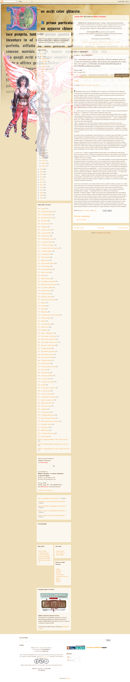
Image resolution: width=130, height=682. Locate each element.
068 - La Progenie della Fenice (46, 415)
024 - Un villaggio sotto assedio (46, 281)
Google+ (58, 573)
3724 (42, 136)
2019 (41, 172)
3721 (42, 144)
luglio (43, 150)
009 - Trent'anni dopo (44, 236)
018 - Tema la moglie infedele (46, 263)
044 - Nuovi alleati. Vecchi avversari (48, 342)
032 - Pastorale (42, 306)
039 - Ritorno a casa (43, 327)
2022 (41, 54)
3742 (42, 89)
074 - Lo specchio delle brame (46, 433)
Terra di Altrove (60, 553)
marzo (43, 161)
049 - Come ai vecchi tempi (45, 357)
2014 (41, 182)
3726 (42, 131)
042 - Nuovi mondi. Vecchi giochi (47, 336)
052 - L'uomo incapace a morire (46, 366)
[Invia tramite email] (104, 211)
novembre (44, 61)
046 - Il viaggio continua (44, 348)
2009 (41, 195)
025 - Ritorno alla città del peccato (47, 284)
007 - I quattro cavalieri (44, 230)
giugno (44, 153)
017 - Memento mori (43, 260)
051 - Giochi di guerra (44, 363)
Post (70, 657)
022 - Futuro (41, 275)
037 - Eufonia (41, 321)
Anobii (58, 569)
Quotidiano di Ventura (44, 558)
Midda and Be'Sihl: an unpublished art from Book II (52, 506)
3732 (42, 116)
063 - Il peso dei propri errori (46, 400)
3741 (42, 92)
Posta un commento (81, 219)
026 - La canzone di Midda (45, 287)
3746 (42, 79)
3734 (42, 110)
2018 (41, 174)
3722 (42, 142)
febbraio (44, 163)
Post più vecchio (123, 228)
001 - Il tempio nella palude (45, 211)
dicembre (44, 59)
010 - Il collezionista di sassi (45, 239)
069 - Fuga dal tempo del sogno (46, 418)
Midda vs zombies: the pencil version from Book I (51, 515)
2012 (41, 187)
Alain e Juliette (42, 551)
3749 (42, 71)
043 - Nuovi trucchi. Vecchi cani (46, 339)
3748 (42, 74)
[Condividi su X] (107, 211)
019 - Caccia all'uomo (44, 266)
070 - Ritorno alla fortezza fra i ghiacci (89, 85)
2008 (41, 198)
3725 (42, 134)
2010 (41, 193)
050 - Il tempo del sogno (44, 360)
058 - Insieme (41, 385)
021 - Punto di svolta (43, 272)
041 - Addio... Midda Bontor (45, 333)
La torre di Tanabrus (43, 555)
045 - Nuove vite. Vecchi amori (46, 345)
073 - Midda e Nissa (43, 430)
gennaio (44, 166)
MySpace (58, 580)
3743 (42, 87)
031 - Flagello (41, 303)
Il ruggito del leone (43, 553)
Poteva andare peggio (44, 556)
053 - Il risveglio (42, 369)
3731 (42, 118)
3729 (42, 123)
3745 (42, 82)
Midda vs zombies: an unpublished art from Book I (51, 511)
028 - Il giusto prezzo (43, 294)
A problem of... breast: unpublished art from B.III (51, 501)
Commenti (71, 660)
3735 (42, 108)
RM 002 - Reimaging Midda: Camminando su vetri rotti (53, 444)
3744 (42, 84)
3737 (42, 102)
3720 (42, 147)
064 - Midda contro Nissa (45, 403)
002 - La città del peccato (45, 215)
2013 (41, 185)
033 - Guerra (41, 309)
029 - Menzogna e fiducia (45, 296)
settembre (44, 66)
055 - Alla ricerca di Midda (45, 375)
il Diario (95, 44)
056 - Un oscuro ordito (44, 379)
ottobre (44, 64)
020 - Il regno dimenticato (45, 269)
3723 (42, 139)
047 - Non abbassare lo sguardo (46, 351)
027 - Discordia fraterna (44, 290)
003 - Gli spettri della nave (45, 218)
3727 (42, 129)
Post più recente (79, 228)
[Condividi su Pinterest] (111, 211)
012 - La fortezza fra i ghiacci (46, 245)
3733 (42, 113)
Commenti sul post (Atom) (104, 233)
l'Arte (108, 44)
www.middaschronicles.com (101, 42)
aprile (43, 158)
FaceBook (58, 571)
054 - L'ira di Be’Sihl (44, 372)
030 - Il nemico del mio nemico (46, 300)
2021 (41, 56)
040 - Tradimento (42, 330)
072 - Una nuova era (43, 427)
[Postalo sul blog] (105, 211)
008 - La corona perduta (44, 233)
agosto (43, 69)
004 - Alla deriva (42, 221)
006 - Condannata (42, 227)
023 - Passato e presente (44, 278)
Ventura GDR (59, 555)
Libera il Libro (60, 551)
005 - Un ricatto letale (44, 224)
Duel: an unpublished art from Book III (48, 498)
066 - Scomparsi (42, 409)
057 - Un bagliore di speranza (46, 382)
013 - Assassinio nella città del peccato (48, 248)
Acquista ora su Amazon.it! (45, 490)
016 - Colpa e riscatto (43, 257)
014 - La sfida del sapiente (45, 251)
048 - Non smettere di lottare (45, 354)
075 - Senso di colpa (43, 436)
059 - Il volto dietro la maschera (46, 388)
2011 (41, 190)
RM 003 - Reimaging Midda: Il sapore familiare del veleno (54, 449)
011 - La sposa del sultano (45, 242)
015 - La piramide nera (44, 254)
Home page (100, 228)
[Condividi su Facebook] (109, 211)
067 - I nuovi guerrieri (44, 412)
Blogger (68, 678)
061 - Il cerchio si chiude (44, 394)
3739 (42, 97)
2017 (41, 177)
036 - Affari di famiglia (44, 318)
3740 (42, 95)
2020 (41, 169)
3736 (42, 105)
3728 (42, 126)
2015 (41, 179)
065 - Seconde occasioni (44, 406)
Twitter (58, 582)
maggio (44, 155)
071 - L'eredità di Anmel (44, 424)
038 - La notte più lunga (44, 324)
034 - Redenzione (42, 312)
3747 (42, 76)
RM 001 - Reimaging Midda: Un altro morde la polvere (53, 439)
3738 (42, 100)
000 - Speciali (41, 208)
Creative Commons (45, 656)
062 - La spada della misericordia (47, 397)
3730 (42, 121)
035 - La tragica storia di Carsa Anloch (48, 315)
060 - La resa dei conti (44, 391)
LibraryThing (59, 574)
